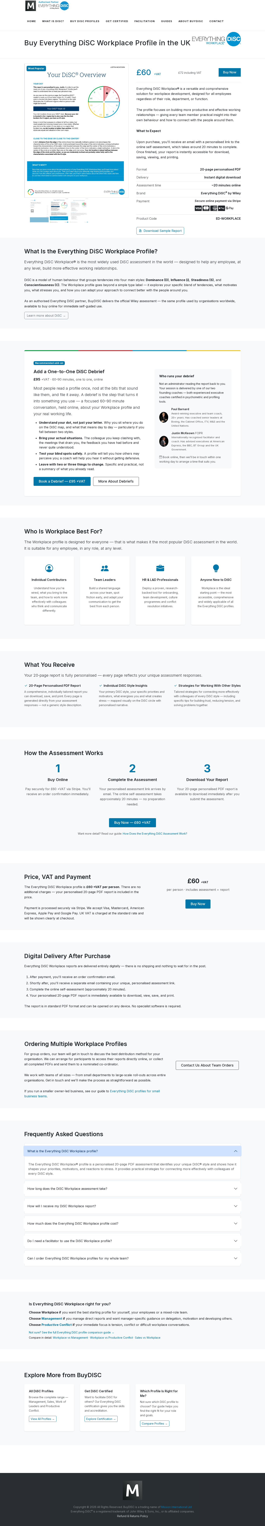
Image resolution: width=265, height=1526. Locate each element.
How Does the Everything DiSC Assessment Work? (155, 833)
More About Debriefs (116, 481)
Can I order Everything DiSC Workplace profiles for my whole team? (78, 1258)
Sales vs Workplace (147, 1337)
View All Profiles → (43, 1419)
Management (52, 1318)
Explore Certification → (101, 1419)
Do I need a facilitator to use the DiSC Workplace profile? (69, 1241)
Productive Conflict (57, 1325)
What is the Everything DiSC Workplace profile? (62, 1151)
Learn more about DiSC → (46, 315)
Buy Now (229, 72)
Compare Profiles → (155, 1423)
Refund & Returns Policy (132, 1516)
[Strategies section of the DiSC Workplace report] (77, 130)
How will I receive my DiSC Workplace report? (61, 1206)
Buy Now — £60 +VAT (132, 822)
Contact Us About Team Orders (207, 1065)
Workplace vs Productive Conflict (111, 1337)
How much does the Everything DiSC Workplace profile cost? (72, 1223)
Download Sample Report (163, 231)
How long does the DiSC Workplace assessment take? (67, 1189)
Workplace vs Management (70, 1337)
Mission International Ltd (176, 1507)
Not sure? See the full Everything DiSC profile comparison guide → (71, 1332)
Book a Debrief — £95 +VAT (62, 481)
